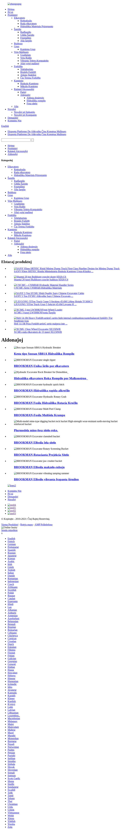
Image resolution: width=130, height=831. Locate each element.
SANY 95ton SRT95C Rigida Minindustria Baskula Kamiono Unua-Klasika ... (53, 271)
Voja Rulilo (26, 57)
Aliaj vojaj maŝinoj (29, 63)
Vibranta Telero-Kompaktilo (34, 60)
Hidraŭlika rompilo (36, 100)
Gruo (16, 46)
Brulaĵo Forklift (28, 72)
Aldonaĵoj (25, 95)
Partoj (23, 92)
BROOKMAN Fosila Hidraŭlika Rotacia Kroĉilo (46, 403)
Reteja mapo (26, 524)
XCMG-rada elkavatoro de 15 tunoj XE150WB (38, 332)
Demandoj (13, 117)
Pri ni (10, 12)
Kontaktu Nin (14, 120)
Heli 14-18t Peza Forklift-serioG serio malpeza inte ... (40, 323)
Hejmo (11, 9)
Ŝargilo (17, 29)
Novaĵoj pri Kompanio (25, 115)
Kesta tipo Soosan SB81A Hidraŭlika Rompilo (44, 353)
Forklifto (18, 66)
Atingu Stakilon (28, 75)
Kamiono (18, 80)
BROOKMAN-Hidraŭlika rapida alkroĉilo (42, 390)
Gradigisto (25, 55)
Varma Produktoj (9, 524)
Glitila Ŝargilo (27, 35)
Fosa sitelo (32, 103)
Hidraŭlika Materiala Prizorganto (36, 26)
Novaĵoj (12, 109)
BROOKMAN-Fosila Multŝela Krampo (39, 415)
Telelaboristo (26, 69)
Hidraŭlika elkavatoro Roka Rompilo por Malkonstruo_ (51, 378)
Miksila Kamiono (29, 86)
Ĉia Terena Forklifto (30, 77)
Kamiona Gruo (27, 49)
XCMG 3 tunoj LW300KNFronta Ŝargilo (35, 312)
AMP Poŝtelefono (43, 524)
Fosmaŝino (25, 37)
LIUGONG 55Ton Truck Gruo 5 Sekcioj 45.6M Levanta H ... (45, 304)
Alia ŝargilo (26, 40)
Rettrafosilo (26, 20)
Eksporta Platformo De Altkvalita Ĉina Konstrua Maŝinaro (37, 131)
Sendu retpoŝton (9, 530)
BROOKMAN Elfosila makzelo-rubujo (39, 467)
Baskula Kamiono (29, 83)
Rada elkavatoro (28, 23)
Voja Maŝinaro (21, 52)
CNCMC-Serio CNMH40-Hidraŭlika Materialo (38, 288)
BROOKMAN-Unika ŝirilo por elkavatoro (41, 366)
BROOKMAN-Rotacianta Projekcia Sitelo (41, 454)
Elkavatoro (19, 17)
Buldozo (18, 43)
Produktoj (12, 15)
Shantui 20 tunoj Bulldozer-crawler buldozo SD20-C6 (41, 279)
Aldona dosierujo (35, 97)
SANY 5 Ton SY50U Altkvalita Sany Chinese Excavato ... (43, 296)
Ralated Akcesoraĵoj (24, 89)
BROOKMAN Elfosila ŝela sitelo (35, 442)
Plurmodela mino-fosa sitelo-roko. (36, 430)
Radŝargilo (25, 32)
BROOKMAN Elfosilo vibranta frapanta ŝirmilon (46, 479)
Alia (16, 106)
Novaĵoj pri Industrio (24, 112)
